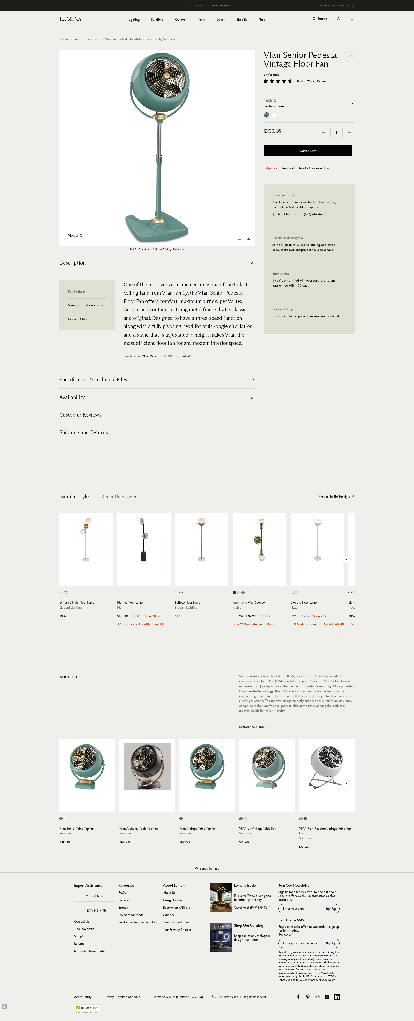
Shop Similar (89, 581)
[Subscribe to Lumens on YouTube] (327, 997)
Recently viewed (119, 496)
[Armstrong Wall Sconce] (259, 539)
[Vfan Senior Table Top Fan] (87, 767)
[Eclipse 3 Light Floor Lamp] (86, 539)
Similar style (75, 496)
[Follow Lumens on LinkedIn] (337, 997)
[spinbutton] (336, 132)
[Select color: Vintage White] (65, 818)
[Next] (253, 5)
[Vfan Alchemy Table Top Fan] (147, 767)
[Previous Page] (240, 239)
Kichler (238, 607)
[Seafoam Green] (266, 115)
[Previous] (161, 5)
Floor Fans (93, 39)
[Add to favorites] (349, 56)
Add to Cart (308, 151)
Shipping (80, 936)
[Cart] (352, 19)
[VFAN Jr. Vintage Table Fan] (267, 767)
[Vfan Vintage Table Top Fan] (207, 767)
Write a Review (316, 81)
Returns (79, 943)
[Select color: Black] (234, 592)
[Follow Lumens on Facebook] (298, 997)
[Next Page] (248, 239)
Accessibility (83, 997)
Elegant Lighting (70, 607)
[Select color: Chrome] (238, 592)
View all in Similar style (334, 496)
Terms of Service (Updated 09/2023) (178, 997)
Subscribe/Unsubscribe (90, 951)
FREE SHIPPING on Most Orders (206, 5)
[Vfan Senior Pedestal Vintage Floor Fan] (157, 148)
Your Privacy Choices (177, 929)
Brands (123, 907)
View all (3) (75, 235)
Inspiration (125, 900)
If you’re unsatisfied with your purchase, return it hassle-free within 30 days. (305, 283)
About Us (169, 892)
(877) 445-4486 (314, 214)
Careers (168, 915)
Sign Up (330, 908)
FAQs (122, 892)
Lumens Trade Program (336, 5)
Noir (120, 607)
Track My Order (84, 929)
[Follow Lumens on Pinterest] (308, 997)
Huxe (294, 607)
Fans (77, 39)
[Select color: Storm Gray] (305, 818)
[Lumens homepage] (70, 19)
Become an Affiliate (176, 907)
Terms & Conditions (176, 922)
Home (64, 39)
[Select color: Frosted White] (181, 592)
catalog (260, 936)
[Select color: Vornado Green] (241, 818)
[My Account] (338, 19)
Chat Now (97, 896)
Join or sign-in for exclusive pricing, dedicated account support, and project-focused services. (303, 247)
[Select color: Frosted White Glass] (65, 592)
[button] (278, 81)
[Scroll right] (346, 559)
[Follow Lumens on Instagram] (317, 997)
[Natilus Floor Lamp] (144, 539)
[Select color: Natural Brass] (243, 592)
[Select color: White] (247, 592)
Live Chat (284, 214)
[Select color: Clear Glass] (61, 592)
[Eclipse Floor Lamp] (201, 539)
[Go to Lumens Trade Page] (221, 897)
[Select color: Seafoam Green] (61, 818)
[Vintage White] (274, 115)
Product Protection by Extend (138, 922)
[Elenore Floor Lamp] (317, 539)
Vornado (273, 74)
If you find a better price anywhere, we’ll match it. (306, 316)
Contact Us (81, 921)
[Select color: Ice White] (301, 818)
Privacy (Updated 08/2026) (122, 997)
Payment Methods (130, 915)
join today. (255, 899)
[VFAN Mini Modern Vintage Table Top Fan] (327, 767)
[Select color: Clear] (176, 592)
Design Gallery (173, 900)
